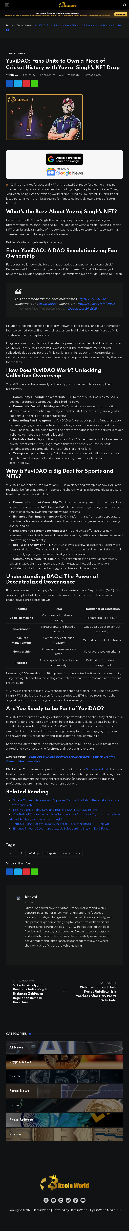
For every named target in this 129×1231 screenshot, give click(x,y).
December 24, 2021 (82, 308)
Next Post (105, 983)
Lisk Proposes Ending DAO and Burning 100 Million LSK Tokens (55, 809)
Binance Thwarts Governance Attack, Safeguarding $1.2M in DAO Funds (61, 828)
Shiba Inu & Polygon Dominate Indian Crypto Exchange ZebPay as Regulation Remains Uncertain (30, 994)
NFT (21, 853)
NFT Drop (34, 853)
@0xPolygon (48, 304)
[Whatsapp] (34, 83)
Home (10, 25)
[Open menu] (7, 5)
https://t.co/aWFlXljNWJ (97, 304)
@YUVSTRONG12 (92, 299)
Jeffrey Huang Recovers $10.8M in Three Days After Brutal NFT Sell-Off (61, 823)
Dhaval (14, 75)
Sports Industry (71, 853)
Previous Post (26, 980)
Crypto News (24, 25)
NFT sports (50, 853)
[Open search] (124, 5)
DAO (11, 853)
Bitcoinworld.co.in (98, 769)
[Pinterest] (26, 83)
